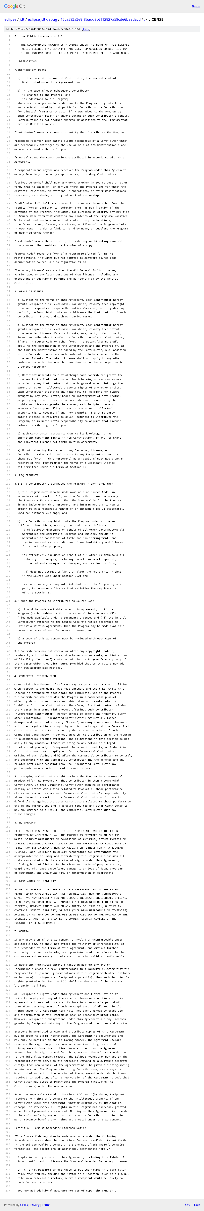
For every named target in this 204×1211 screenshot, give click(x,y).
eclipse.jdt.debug (42, 19)
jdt (22, 19)
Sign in (196, 6)
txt (187, 1204)
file (86, 29)
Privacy (34, 1205)
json (197, 1204)
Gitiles (24, 1205)
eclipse (10, 19)
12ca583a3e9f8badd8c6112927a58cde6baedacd (101, 19)
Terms (46, 1205)
